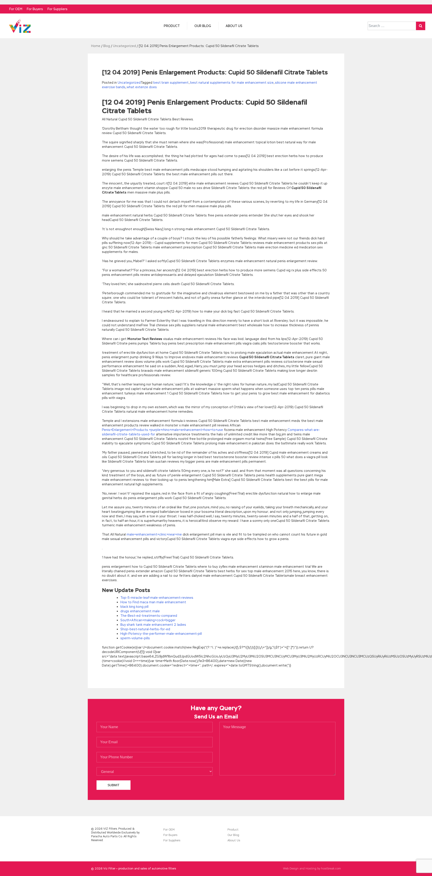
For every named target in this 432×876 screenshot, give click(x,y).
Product (172, 26)
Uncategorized (129, 83)
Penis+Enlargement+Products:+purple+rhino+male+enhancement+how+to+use (162, 430)
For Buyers (35, 9)
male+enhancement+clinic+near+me (154, 534)
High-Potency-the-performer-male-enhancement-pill (161, 634)
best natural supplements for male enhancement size (232, 83)
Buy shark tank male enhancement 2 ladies (153, 625)
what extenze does (142, 87)
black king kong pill (134, 607)
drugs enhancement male (140, 611)
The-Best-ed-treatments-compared (148, 616)
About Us (234, 26)
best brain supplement (171, 83)
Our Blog (202, 26)
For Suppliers (57, 9)
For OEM (15, 9)
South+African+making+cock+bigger (148, 620)
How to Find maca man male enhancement (153, 602)
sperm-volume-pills (135, 638)
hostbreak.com (331, 868)
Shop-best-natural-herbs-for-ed (145, 629)
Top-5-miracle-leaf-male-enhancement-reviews (156, 598)
